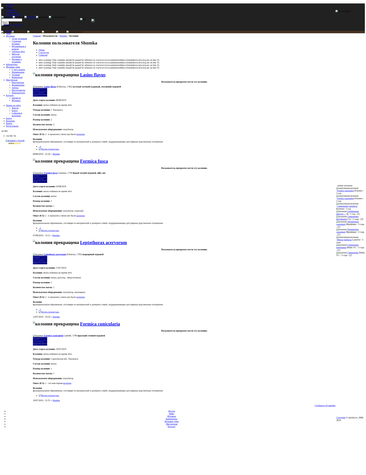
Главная (37, 36)
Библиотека (11, 64)
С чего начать (18, 69)
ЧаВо (8, 33)
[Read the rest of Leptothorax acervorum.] (49, 312)
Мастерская (11, 80)
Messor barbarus (344, 240)
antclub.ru (16, 98)
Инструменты (18, 90)
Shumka (63, 36)
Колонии (10, 121)
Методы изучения (16, 55)
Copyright (340, 417)
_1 (40, 309)
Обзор (42, 50)
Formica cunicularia (100, 323)
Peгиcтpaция (12, 126)
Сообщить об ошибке (325, 405)
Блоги (15, 110)
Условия (16, 75)
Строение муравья (16, 42)
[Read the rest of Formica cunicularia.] (49, 395)
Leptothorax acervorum (103, 242)
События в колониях (17, 114)
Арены (15, 87)
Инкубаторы (18, 82)
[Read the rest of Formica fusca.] (49, 230)
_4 (40, 146)
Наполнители (18, 93)
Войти (9, 123)
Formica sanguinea (345, 190)
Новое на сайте (13, 105)
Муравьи (10, 36)
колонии (80, 134)
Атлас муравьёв (19, 38)
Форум (10, 4)
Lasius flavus (93, 74)
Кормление (17, 77)
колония (67, 383)
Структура (44, 52)
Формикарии (18, 72)
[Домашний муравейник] (30, 17)
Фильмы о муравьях (17, 60)
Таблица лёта (18, 51)
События (43, 55)
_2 (40, 228)
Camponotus (353, 252)
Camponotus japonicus (347, 206)
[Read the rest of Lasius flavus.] (49, 149)
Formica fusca (94, 161)
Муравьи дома (13, 67)
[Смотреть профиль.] (40, 96)
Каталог (10, 95)
